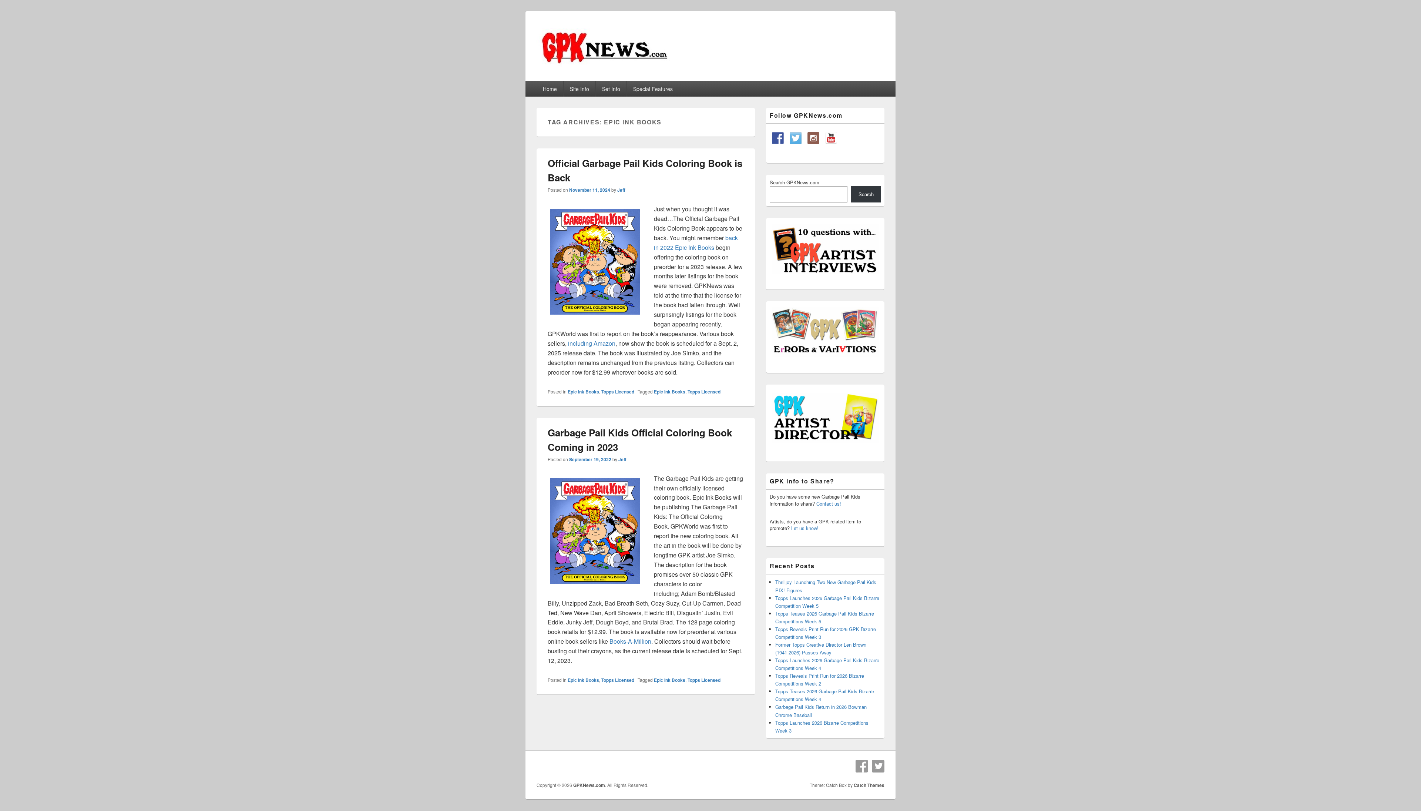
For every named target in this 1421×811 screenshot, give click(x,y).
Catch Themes (869, 785)
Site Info (579, 89)
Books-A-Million (630, 641)
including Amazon (591, 343)
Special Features (653, 89)
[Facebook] (862, 766)
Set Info (611, 89)
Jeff (621, 190)
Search (866, 194)
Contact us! (828, 503)
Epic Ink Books (583, 391)
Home (550, 89)
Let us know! (805, 528)
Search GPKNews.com (794, 182)
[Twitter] (878, 766)
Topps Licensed (617, 391)
